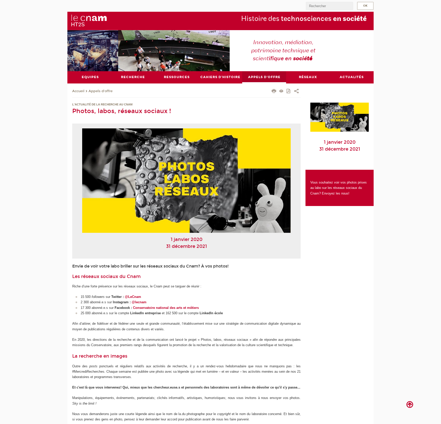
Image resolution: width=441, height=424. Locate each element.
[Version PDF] (289, 91)
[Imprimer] (274, 91)
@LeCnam (133, 297)
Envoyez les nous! (335, 193)
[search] (329, 6)
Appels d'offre (101, 91)
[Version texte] (281, 91)
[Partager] (296, 91)
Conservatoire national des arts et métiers (166, 308)
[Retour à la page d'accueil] (89, 20)
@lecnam (139, 302)
